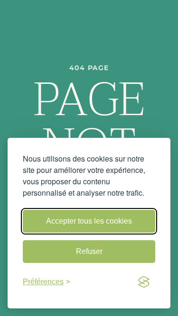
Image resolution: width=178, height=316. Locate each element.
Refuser (89, 251)
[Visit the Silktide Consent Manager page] (143, 282)
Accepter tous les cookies (89, 221)
